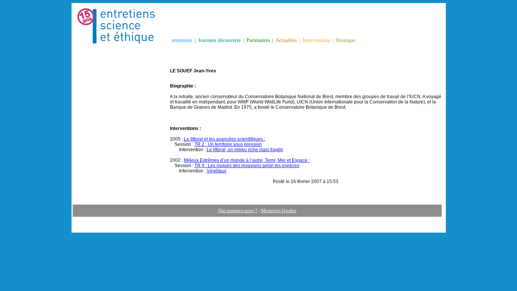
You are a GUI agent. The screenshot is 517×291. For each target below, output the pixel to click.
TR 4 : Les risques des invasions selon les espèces (247, 165)
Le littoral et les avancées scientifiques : (224, 139)
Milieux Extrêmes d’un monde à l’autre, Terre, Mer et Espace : (247, 160)
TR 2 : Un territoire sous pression (228, 144)
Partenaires (258, 40)
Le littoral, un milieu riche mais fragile (245, 149)
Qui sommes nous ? (237, 210)
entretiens (182, 40)
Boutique (345, 40)
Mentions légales (278, 210)
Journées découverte (219, 40)
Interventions (316, 40)
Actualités (286, 40)
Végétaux (216, 171)
